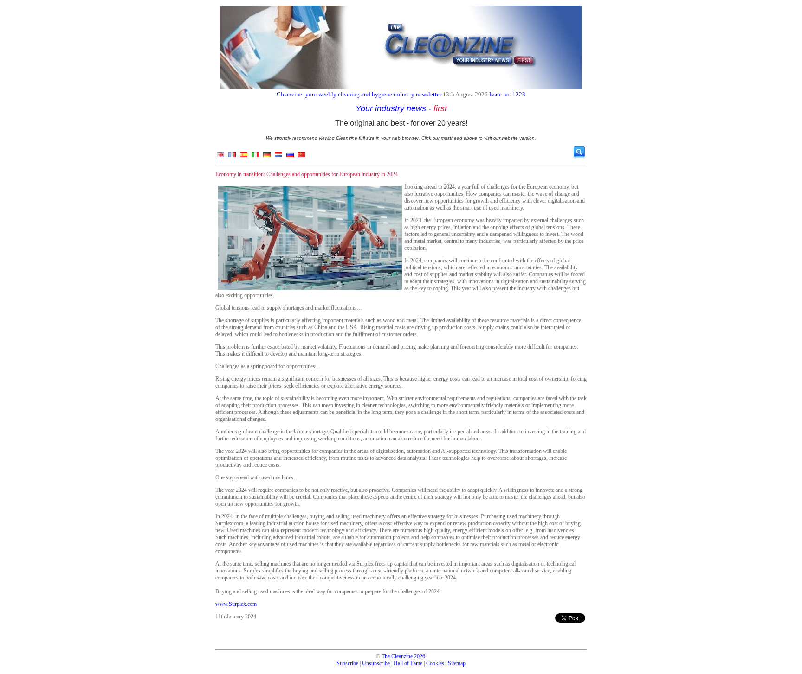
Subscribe (347, 663)
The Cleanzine (397, 656)
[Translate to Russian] (290, 156)
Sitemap (457, 663)
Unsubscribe (376, 663)
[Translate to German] (267, 156)
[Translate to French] (232, 156)
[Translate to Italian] (255, 156)
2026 (419, 656)
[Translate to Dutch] (278, 156)
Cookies (435, 663)
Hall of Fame (408, 663)
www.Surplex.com (236, 604)
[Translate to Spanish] (244, 156)
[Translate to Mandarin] (302, 156)
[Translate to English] (220, 156)
